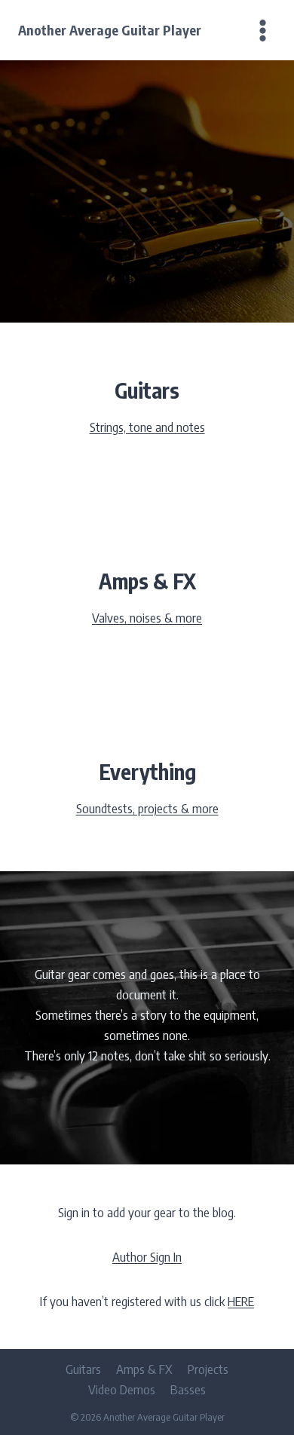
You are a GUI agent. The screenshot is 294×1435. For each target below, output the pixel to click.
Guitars (83, 1368)
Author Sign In (147, 1256)
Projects (208, 1368)
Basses (188, 1389)
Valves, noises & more (147, 617)
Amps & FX (144, 1368)
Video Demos (121, 1389)
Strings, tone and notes (147, 426)
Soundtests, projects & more (147, 808)
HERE (241, 1301)
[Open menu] (259, 30)
